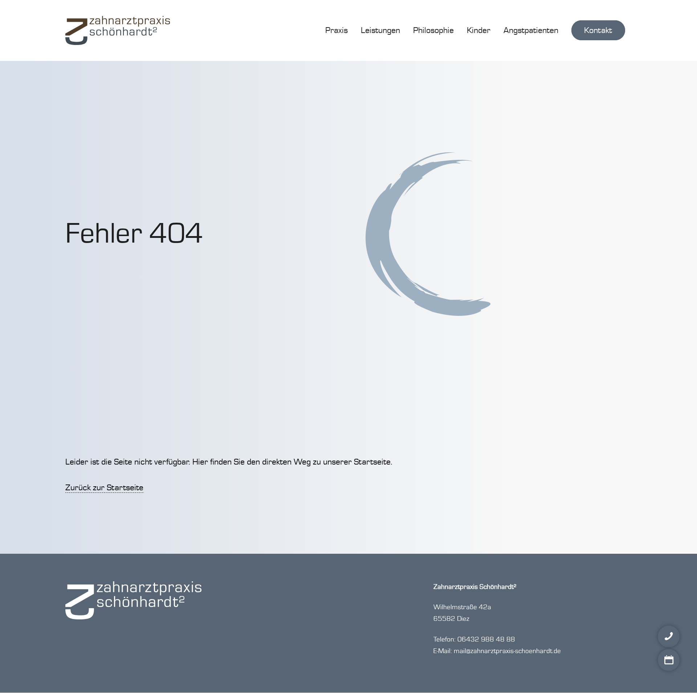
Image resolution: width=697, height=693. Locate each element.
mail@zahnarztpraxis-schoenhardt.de (507, 651)
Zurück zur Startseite (104, 487)
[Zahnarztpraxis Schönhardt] (117, 30)
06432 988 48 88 (486, 639)
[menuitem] (336, 30)
